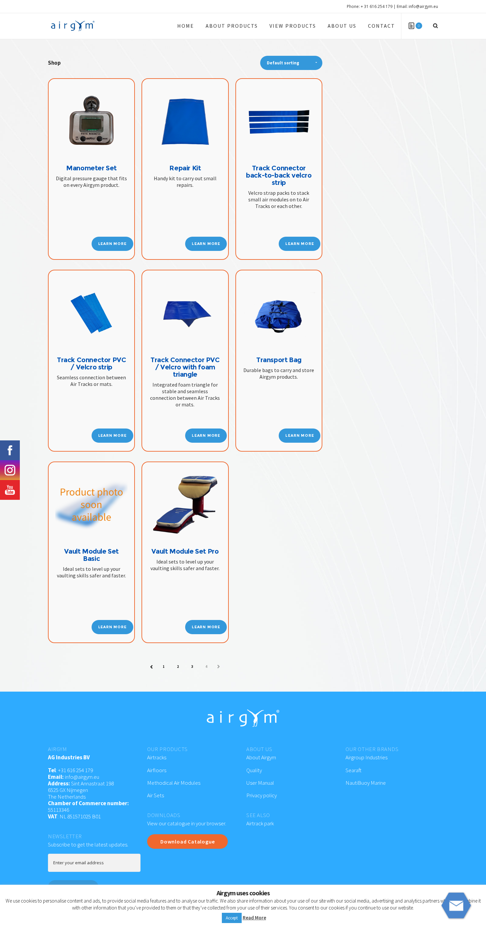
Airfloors (157, 770)
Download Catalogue (187, 841)
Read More (254, 917)
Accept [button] (232, 918)
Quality (254, 770)
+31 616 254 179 (75, 770)
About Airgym (261, 757)
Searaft (353, 770)
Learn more (112, 243)
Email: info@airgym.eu (417, 6)
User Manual (260, 782)
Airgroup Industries (366, 757)
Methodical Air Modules (173, 782)
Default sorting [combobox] (283, 63)
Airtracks (156, 757)
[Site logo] (73, 26)
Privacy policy (261, 795)
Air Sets (155, 795)
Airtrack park (260, 823)
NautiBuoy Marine (365, 782)
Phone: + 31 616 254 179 (369, 6)
